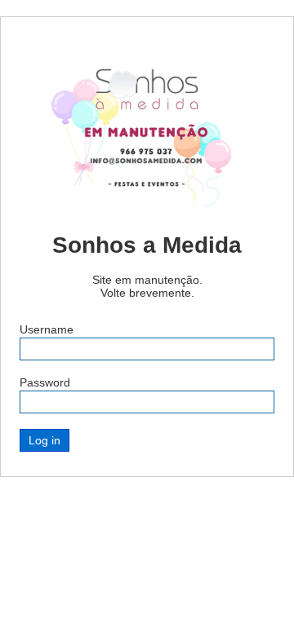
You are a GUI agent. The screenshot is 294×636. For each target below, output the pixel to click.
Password (45, 382)
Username (47, 329)
